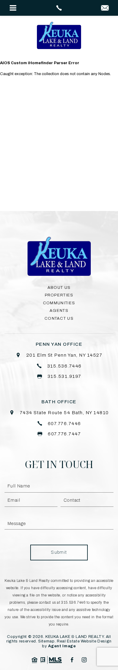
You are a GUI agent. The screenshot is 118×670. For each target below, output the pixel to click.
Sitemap (46, 641)
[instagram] (84, 660)
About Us (59, 287)
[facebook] (72, 660)
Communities (59, 303)
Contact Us (59, 318)
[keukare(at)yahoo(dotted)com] (105, 8)
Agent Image (62, 646)
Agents (59, 311)
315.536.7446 (73, 602)
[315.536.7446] (59, 8)
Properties (59, 295)
